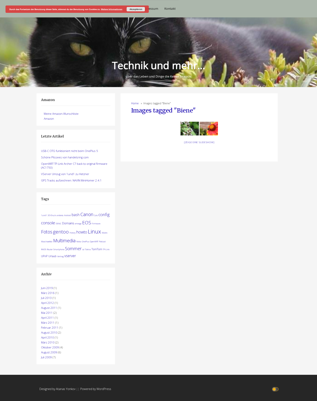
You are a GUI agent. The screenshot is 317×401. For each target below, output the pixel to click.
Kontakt (170, 8)
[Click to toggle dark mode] (276, 389)
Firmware (96, 223)
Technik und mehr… (158, 65)
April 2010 (47, 337)
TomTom (97, 249)
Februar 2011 (49, 327)
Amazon (49, 118)
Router (50, 249)
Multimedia (64, 240)
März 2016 (47, 293)
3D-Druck (52, 215)
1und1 (44, 215)
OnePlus (85, 241)
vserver (70, 255)
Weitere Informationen (111, 9)
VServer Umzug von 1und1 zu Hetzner (65, 174)
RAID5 (43, 249)
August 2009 (49, 352)
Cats (96, 215)
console (48, 223)
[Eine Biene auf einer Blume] (209, 128)
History (73, 232)
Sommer (73, 248)
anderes (60, 215)
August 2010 (49, 332)
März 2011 (47, 322)
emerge (78, 223)
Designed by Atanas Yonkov (57, 389)
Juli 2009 (46, 357)
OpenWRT (94, 241)
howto (81, 232)
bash (76, 214)
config (104, 214)
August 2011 (49, 308)
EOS (86, 222)
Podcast (102, 241)
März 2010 (47, 342)
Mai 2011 (47, 312)
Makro (104, 232)
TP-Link (106, 249)
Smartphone (58, 249)
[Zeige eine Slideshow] (199, 142)
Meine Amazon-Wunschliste (61, 113)
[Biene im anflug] (190, 128)
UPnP (44, 256)
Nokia (78, 241)
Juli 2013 (46, 298)
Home (135, 103)
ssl (83, 249)
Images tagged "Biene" (163, 110)
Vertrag (60, 256)
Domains (68, 223)
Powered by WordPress (95, 389)
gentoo (61, 231)
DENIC (58, 223)
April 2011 (47, 317)
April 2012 (47, 303)
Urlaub (52, 256)
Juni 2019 (47, 288)
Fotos (46, 232)
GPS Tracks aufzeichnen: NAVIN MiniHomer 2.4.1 (71, 180)
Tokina (88, 249)
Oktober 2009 (50, 347)
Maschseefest (46, 241)
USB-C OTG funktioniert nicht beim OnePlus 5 (69, 151)
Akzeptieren (136, 9)
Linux (94, 231)
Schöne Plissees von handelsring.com (65, 157)
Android (67, 215)
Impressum (149, 8)
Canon (86, 214)
